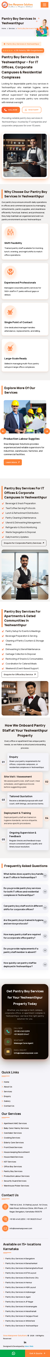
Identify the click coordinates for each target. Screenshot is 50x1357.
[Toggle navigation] (44, 5)
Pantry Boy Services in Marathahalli (20, 1311)
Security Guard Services (15, 1181)
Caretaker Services (13, 1133)
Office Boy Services (13, 1166)
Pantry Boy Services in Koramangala (21, 1306)
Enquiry (13, 756)
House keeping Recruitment (17, 1152)
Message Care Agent (23, 1043)
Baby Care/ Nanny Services (16, 1128)
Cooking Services (12, 1137)
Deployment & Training (17, 812)
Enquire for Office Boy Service (18, 674)
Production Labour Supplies (22, 438)
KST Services (10, 1161)
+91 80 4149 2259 (22, 1031)
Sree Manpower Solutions (15, 1335)
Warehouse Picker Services (16, 1185)
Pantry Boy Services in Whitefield (20, 1321)
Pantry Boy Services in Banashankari (21, 1263)
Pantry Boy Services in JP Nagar (19, 1301)
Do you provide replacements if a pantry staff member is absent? (21, 950)
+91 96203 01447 (21, 1034)
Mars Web (29, 1346)
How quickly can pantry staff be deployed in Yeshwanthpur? (20, 964)
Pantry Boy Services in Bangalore (20, 1258)
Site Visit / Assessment (18, 776)
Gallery (7, 1101)
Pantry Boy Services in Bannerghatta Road (24, 1268)
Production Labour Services (16, 1176)
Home (4, 28)
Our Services (11, 1114)
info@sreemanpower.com (26, 1053)
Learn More (11, 462)
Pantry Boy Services (13, 1171)
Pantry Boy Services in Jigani (18, 1297)
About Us (8, 1086)
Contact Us (9, 1106)
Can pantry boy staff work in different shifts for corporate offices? (23, 907)
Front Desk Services (13, 1147)
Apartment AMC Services (15, 1123)
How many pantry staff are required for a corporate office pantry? (22, 936)
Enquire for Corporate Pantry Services (22, 543)
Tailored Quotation (20, 796)
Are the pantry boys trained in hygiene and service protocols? (23, 922)
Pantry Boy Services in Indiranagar (20, 1292)
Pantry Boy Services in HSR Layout (20, 1287)
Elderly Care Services (14, 1142)
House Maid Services (13, 1157)
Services (12, 28)
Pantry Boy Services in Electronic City (22, 1277)
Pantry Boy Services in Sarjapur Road (21, 1316)
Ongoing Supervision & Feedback (22, 834)
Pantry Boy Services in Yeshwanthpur (21, 1325)
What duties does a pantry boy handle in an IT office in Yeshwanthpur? (23, 875)
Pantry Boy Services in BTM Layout (20, 1273)
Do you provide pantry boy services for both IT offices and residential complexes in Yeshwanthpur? (22, 892)
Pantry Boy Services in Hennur (18, 1282)
